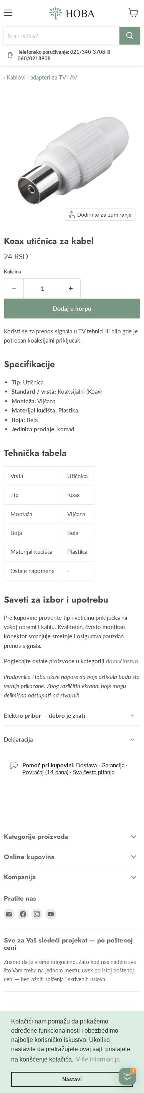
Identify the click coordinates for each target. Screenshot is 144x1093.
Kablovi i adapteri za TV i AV (40, 77)
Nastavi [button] (72, 1079)
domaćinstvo (122, 660)
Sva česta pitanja (93, 771)
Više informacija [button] (98, 1059)
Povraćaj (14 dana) (45, 771)
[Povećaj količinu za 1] (71, 288)
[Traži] (129, 36)
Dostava (86, 765)
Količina (12, 272)
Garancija (112, 765)
